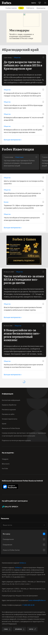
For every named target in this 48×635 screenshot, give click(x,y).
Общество (17, 57)
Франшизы (40, 8)
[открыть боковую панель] (39, 3)
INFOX (31, 629)
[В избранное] (43, 57)
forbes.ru (23, 563)
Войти (33, 3)
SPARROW (18, 629)
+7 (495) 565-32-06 (28, 605)
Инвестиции (19, 157)
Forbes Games (14, 8)
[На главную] (6, 3)
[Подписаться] (44, 525)
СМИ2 (6, 629)
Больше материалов (12, 139)
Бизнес (6, 202)
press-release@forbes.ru (37, 600)
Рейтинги (30, 8)
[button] (45, 3)
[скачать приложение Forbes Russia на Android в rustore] (10, 487)
